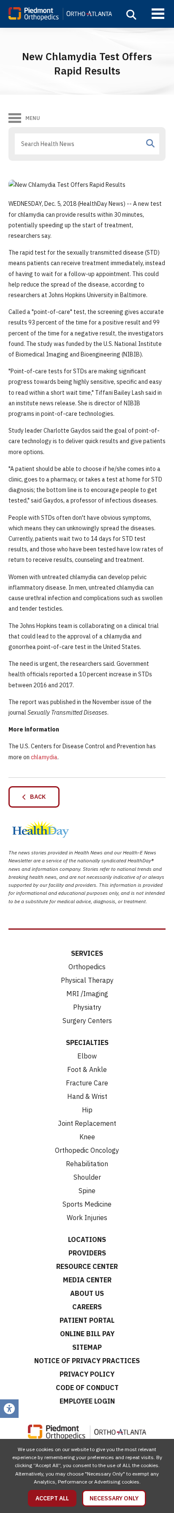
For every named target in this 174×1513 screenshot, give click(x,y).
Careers (87, 1307)
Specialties (87, 1042)
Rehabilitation (87, 1163)
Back (36, 796)
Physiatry (87, 1007)
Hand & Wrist (87, 1096)
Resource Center (87, 1266)
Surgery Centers (87, 1020)
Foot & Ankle (87, 1069)
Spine (87, 1190)
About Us (87, 1293)
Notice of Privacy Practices (87, 1360)
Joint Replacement (87, 1123)
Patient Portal (87, 1320)
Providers (87, 1253)
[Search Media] (150, 143)
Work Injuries (87, 1217)
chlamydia (44, 757)
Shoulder (87, 1177)
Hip (87, 1110)
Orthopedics (87, 967)
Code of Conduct (87, 1387)
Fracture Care (87, 1083)
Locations (87, 1239)
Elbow (87, 1056)
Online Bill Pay (87, 1334)
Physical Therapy (87, 980)
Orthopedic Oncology (87, 1150)
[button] (131, 14)
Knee (87, 1137)
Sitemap (87, 1347)
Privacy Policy (87, 1374)
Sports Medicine (87, 1204)
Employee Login (87, 1401)
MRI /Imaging (87, 993)
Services (87, 953)
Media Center (87, 1280)
